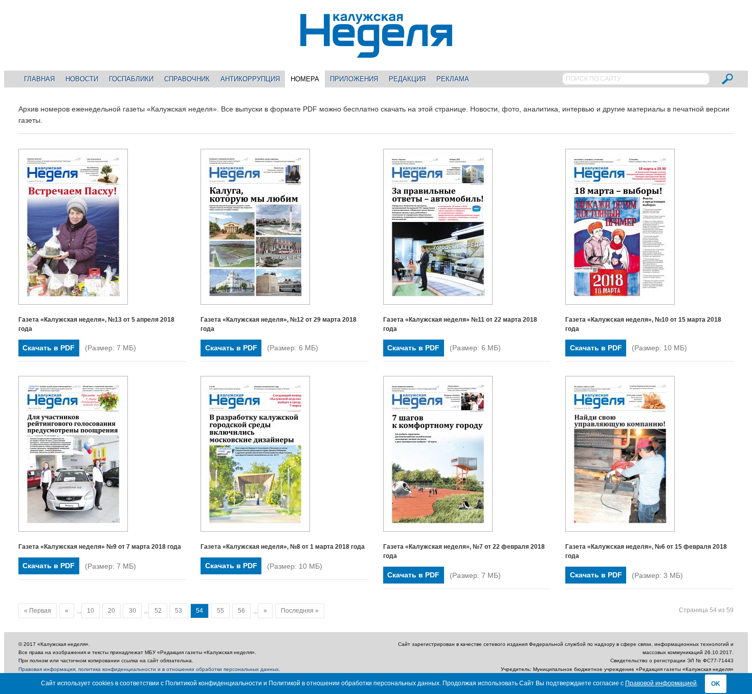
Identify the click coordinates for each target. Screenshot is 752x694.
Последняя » (300, 610)
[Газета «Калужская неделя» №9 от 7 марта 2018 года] (73, 529)
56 (241, 610)
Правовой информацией (661, 683)
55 (220, 610)
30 (132, 610)
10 (90, 610)
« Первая (37, 610)
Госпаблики (131, 79)
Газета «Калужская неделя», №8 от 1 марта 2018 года (283, 546)
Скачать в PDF (49, 348)
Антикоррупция (250, 79)
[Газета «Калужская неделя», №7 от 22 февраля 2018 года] (438, 529)
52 (158, 610)
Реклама (452, 79)
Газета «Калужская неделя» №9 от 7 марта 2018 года (99, 546)
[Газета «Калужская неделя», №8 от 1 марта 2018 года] (255, 529)
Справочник (187, 79)
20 (111, 610)
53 (178, 610)
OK (715, 683)
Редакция (407, 79)
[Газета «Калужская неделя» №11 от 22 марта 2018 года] (438, 302)
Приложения (354, 79)
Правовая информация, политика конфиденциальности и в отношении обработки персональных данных (148, 669)
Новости (81, 79)
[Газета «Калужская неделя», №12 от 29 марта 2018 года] (255, 302)
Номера (305, 79)
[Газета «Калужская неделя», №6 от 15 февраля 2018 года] (620, 529)
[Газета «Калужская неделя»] (376, 51)
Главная (39, 79)
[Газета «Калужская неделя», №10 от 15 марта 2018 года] (620, 302)
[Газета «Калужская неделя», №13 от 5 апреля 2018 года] (73, 302)
